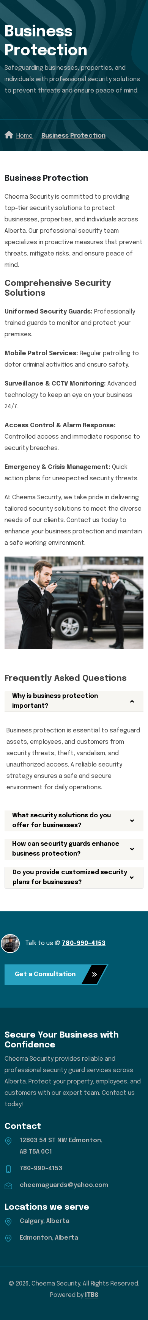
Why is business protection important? (55, 701)
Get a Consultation (45, 974)
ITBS (91, 1295)
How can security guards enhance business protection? (66, 849)
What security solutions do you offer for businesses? (61, 820)
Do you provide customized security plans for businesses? (70, 877)
